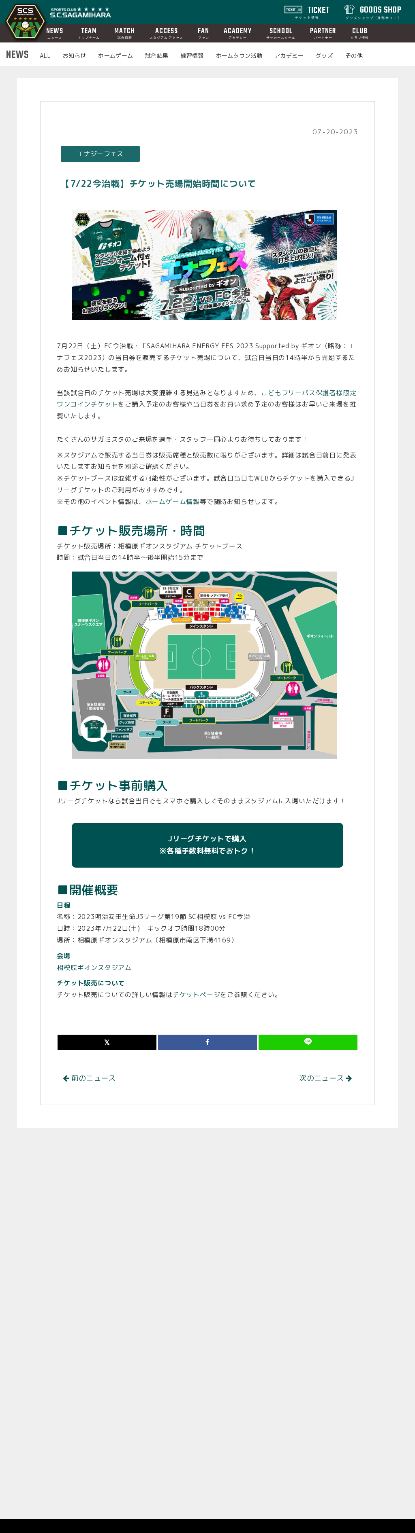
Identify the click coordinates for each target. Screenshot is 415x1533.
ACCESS (166, 32)
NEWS (54, 32)
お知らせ (74, 55)
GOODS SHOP (373, 12)
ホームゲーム (115, 55)
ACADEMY (238, 32)
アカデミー (289, 55)
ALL (45, 55)
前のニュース (92, 1078)
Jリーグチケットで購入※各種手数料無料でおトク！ (207, 845)
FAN (203, 32)
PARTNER (323, 32)
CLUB (360, 32)
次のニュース (322, 1078)
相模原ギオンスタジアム (94, 967)
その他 (354, 55)
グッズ (324, 55)
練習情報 (191, 55)
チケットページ (196, 994)
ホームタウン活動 (239, 55)
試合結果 (156, 55)
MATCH (124, 32)
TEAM (89, 32)
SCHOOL (280, 32)
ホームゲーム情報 (172, 501)
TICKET (312, 11)
